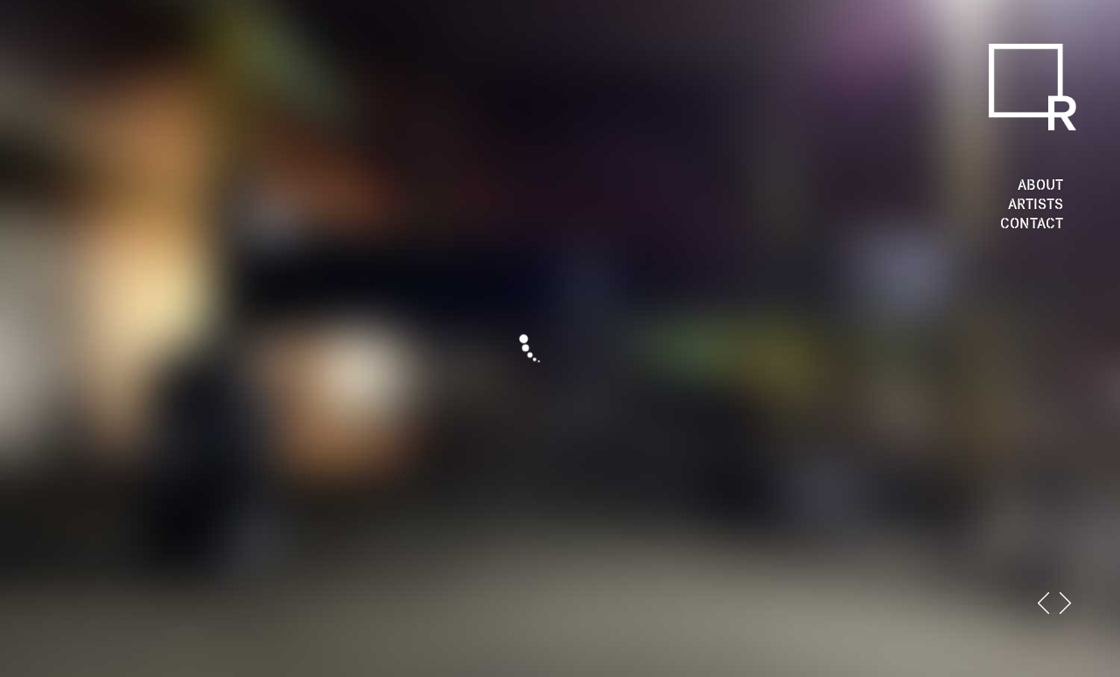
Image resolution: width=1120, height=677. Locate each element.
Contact (1031, 223)
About (1040, 184)
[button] (1043, 603)
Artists (1035, 204)
